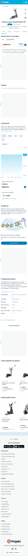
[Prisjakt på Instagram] (15, 548)
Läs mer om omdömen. (17, 213)
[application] (14, 162)
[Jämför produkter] (25, 17)
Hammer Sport (15, 299)
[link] (9, 378)
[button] (25, 9)
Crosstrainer (6, 6)
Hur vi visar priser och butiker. (16, 52)
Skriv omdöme (16, 24)
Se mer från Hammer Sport (8, 320)
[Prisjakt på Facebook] (12, 548)
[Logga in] (26, 2)
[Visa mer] (2, 45)
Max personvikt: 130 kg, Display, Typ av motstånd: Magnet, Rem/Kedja (14, 27)
